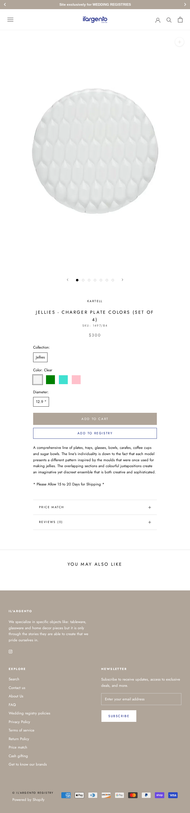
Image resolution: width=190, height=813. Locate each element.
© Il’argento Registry (32, 793)
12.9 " (41, 401)
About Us (16, 696)
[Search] (169, 19)
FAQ (12, 705)
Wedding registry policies (29, 713)
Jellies (40, 357)
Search (14, 679)
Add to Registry (95, 433)
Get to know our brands (28, 764)
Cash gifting (18, 756)
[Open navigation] (10, 20)
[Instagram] (10, 651)
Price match (51, 507)
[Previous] (67, 280)
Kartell (95, 301)
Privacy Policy (19, 722)
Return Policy (19, 739)
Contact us (17, 687)
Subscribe (118, 716)
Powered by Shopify (28, 799)
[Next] (122, 280)
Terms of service (21, 730)
